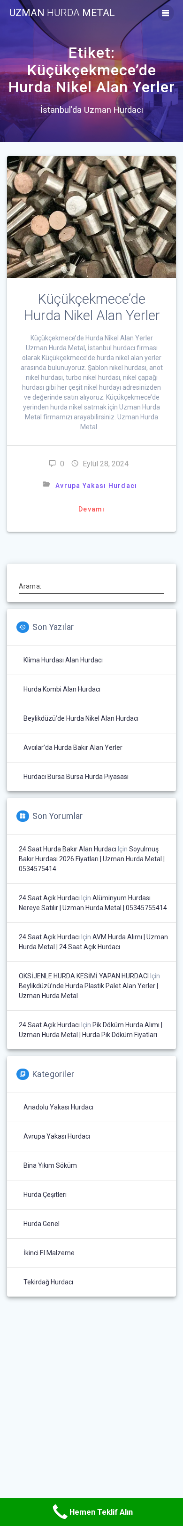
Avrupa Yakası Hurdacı (96, 485)
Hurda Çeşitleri (45, 1194)
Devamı (91, 509)
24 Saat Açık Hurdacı (49, 898)
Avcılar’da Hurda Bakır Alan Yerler (72, 747)
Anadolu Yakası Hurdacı (58, 1107)
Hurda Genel (41, 1223)
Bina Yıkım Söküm (50, 1165)
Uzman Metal (62, 13)
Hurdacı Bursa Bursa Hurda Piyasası (76, 776)
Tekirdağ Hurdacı (48, 1282)
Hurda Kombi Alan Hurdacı (61, 689)
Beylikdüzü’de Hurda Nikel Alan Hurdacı (80, 718)
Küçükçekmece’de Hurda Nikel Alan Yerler (91, 307)
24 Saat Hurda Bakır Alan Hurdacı (67, 849)
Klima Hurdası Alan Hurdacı (63, 660)
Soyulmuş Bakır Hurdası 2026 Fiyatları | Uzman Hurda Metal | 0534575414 (92, 859)
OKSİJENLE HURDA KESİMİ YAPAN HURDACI (84, 976)
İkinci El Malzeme (49, 1253)
